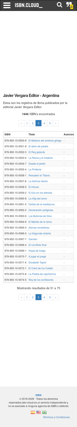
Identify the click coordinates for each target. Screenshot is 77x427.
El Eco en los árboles (40, 192)
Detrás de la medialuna (42, 204)
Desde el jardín (37, 163)
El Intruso (34, 187)
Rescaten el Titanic (39, 175)
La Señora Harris (38, 181)
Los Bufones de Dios (40, 216)
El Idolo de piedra (38, 146)
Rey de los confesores (41, 279)
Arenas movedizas (39, 227)
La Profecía (35, 169)
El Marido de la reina (40, 221)
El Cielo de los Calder (41, 268)
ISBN (38, 395)
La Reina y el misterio (41, 157)
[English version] (38, 413)
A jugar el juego (37, 256)
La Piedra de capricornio (42, 274)
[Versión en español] (33, 413)
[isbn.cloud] (29, 5)
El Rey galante (37, 152)
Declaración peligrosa (41, 210)
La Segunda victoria (40, 233)
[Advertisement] (38, 53)
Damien (33, 239)
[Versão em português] (44, 413)
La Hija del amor (38, 198)
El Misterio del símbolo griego (45, 140)
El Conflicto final (38, 245)
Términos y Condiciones (56, 417)
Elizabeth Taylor (37, 262)
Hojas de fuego (37, 250)
